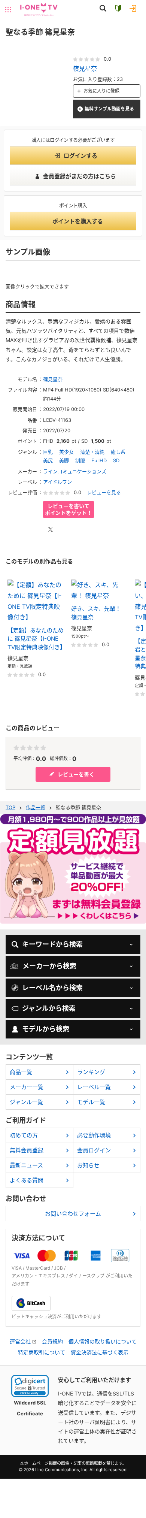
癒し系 (118, 452)
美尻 (48, 460)
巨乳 (48, 452)
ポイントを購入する (77, 221)
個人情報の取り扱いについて (103, 1341)
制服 (80, 460)
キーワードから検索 (52, 944)
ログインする (80, 155)
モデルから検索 (45, 1029)
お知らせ (88, 1165)
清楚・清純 (92, 452)
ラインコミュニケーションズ (74, 471)
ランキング (91, 1072)
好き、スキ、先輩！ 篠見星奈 (96, 613)
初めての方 (24, 1135)
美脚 (64, 460)
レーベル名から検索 (52, 988)
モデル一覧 (91, 1102)
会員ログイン (94, 1150)
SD (116, 460)
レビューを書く (76, 774)
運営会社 (20, 1341)
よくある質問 (26, 1180)
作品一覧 (35, 807)
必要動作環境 (94, 1135)
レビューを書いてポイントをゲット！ (68, 509)
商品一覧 (21, 1072)
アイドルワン (57, 482)
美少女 (66, 452)
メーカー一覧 (26, 1087)
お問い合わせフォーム (73, 1213)
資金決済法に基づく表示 (99, 1352)
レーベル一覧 (94, 1087)
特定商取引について (41, 1352)
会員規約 (52, 1341)
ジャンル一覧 (26, 1102)
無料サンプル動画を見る (109, 109)
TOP (10, 807)
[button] (30, 1386)
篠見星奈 (85, 68)
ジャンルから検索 (49, 1008)
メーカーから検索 (49, 966)
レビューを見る (104, 492)
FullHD (99, 460)
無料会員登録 (26, 1150)
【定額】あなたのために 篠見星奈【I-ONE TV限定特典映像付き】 (35, 639)
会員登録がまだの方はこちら (79, 176)
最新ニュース (26, 1165)
